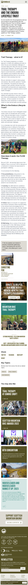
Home (2, 6)
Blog (6, 6)
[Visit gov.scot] (6, 555)
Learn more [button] (10, 583)
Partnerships (5, 375)
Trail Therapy (12, 371)
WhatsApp (20, 355)
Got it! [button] (24, 582)
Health (4, 371)
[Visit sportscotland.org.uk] (17, 550)
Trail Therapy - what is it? (12, 57)
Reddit (3, 358)
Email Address (5, 568)
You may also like (8, 384)
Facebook (11, 355)
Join (23, 568)
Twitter (3, 355)
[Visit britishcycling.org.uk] (5, 550)
